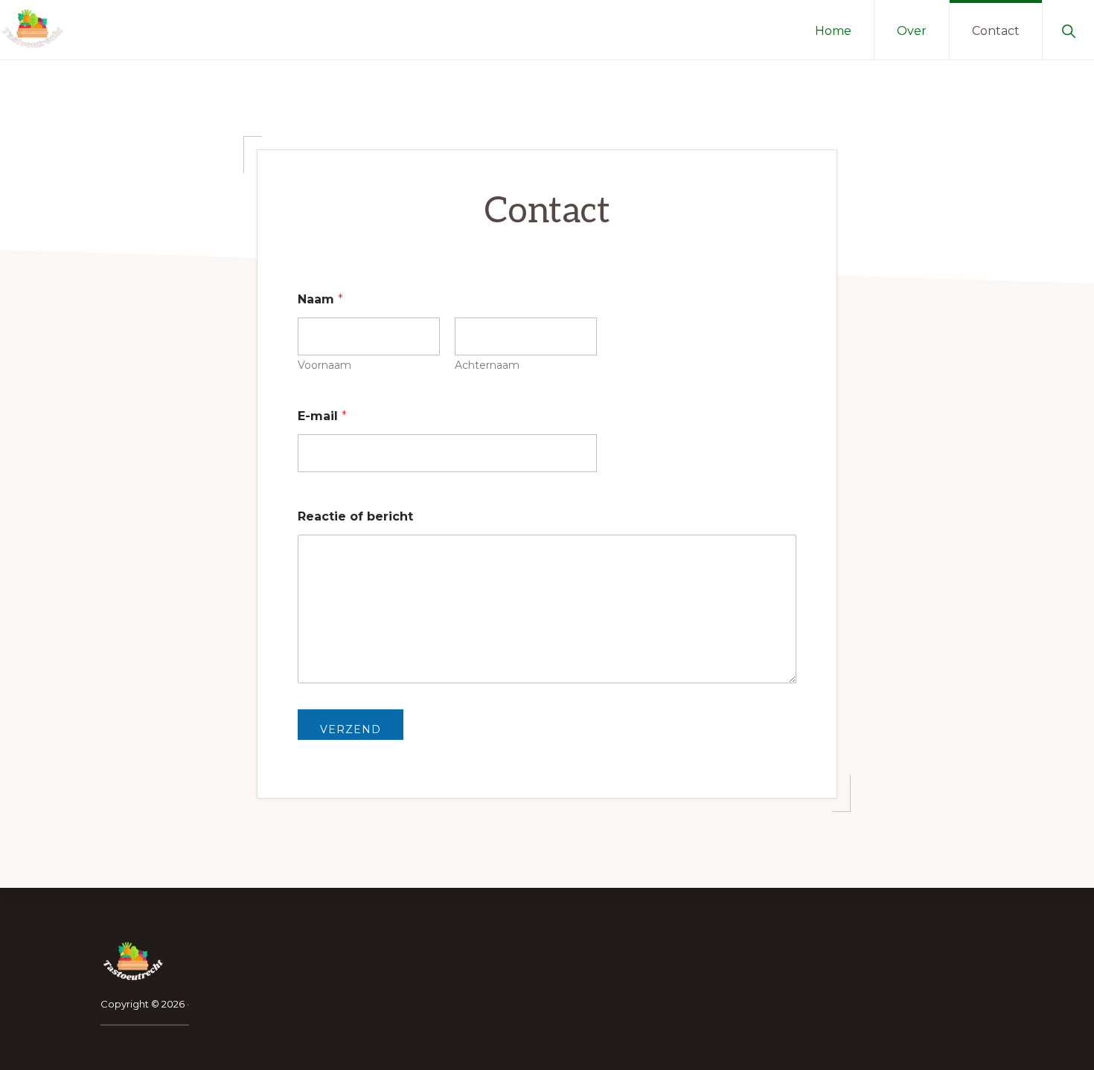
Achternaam (487, 365)
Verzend (350, 729)
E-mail (322, 416)
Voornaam (324, 365)
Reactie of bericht (355, 516)
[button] (1068, 29)
